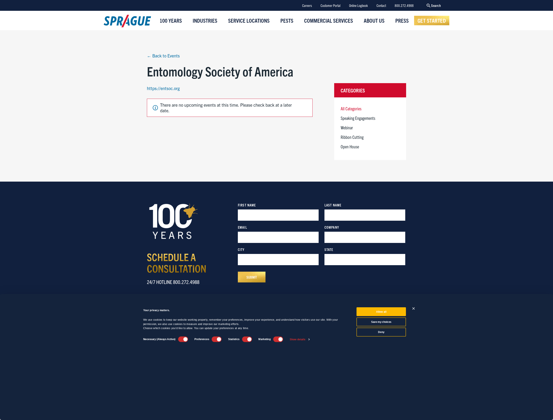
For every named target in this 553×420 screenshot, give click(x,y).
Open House (350, 146)
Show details (297, 339)
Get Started (432, 20)
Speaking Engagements (358, 118)
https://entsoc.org (163, 88)
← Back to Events (163, 55)
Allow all (381, 311)
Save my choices (381, 321)
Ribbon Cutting (352, 137)
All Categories (351, 108)
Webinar (347, 127)
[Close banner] (413, 308)
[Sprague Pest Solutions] (127, 22)
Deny (381, 332)
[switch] (217, 339)
